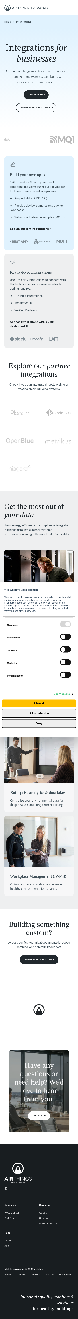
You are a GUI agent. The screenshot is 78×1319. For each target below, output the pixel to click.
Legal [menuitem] (7, 1233)
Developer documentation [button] (39, 959)
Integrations (23, 21)
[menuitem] (20, 1207)
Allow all (39, 703)
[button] (72, 1313)
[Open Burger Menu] (71, 8)
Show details (62, 693)
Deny (39, 723)
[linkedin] (5, 1188)
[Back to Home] (26, 8)
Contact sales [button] (36, 94)
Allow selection (39, 713)
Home (7, 21)
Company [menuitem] (44, 1205)
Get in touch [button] (39, 1115)
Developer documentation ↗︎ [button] (36, 107)
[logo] (18, 1173)
